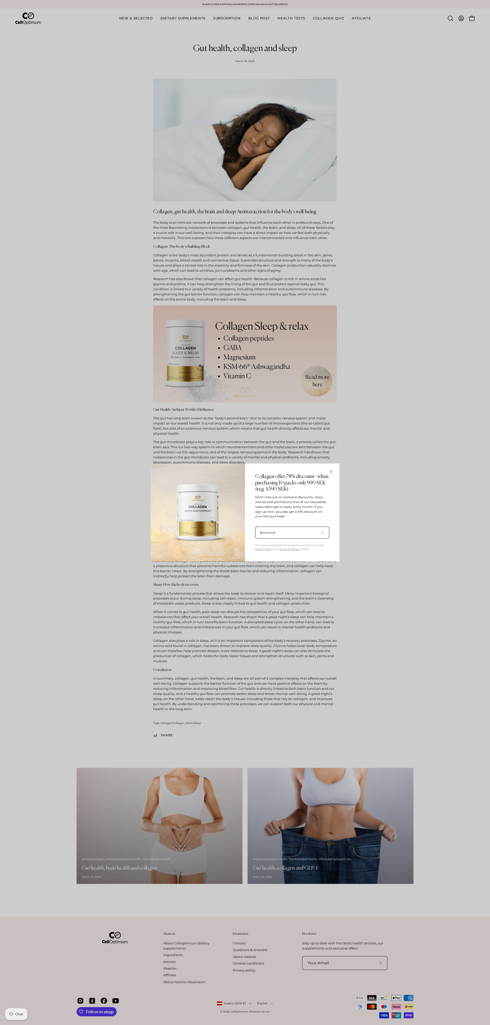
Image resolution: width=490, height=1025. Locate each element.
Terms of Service (289, 549)
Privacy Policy (264, 549)
